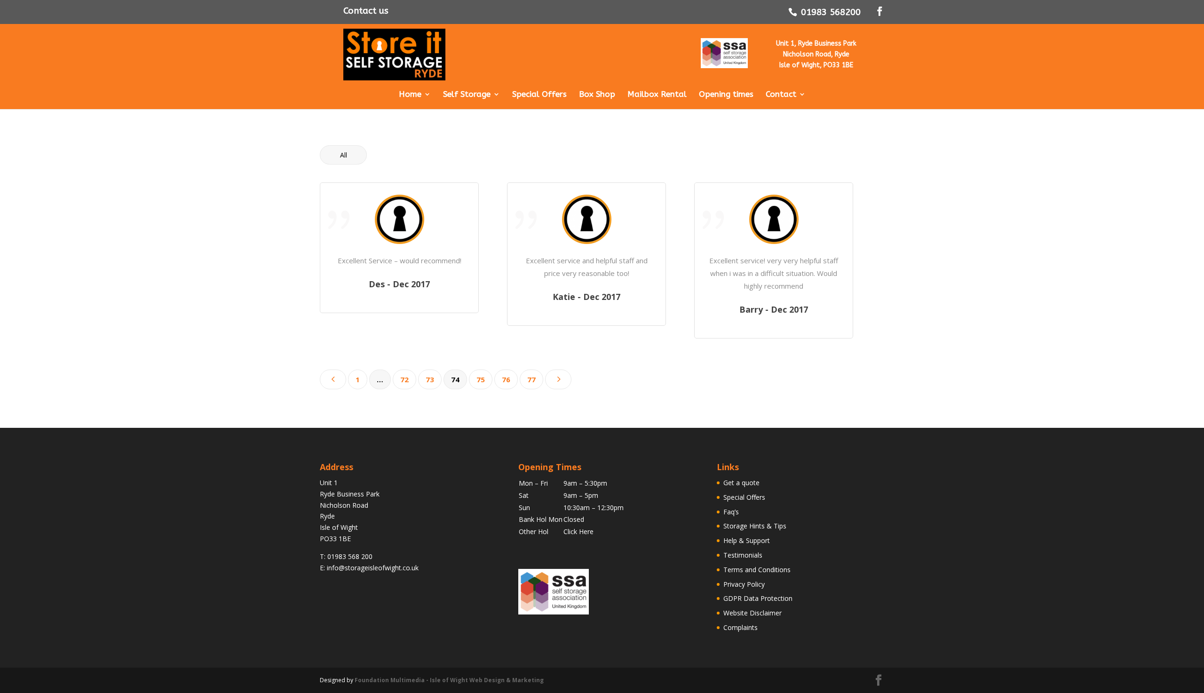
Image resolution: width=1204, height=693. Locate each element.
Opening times (726, 95)
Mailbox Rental (657, 95)
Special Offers (539, 95)
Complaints (740, 627)
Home (410, 95)
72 (404, 379)
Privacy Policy (744, 584)
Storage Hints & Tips (754, 525)
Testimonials (742, 555)
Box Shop (597, 95)
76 (506, 379)
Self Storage (467, 95)
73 (430, 379)
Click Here (578, 531)
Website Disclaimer (752, 612)
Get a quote (741, 482)
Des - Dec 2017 (399, 284)
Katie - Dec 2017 (586, 296)
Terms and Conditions (757, 569)
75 (480, 379)
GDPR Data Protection (757, 598)
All (343, 154)
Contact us (365, 11)
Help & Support (746, 540)
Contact (781, 95)
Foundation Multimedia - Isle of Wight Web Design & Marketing (449, 680)
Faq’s (731, 511)
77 (531, 379)
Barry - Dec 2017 (773, 309)
